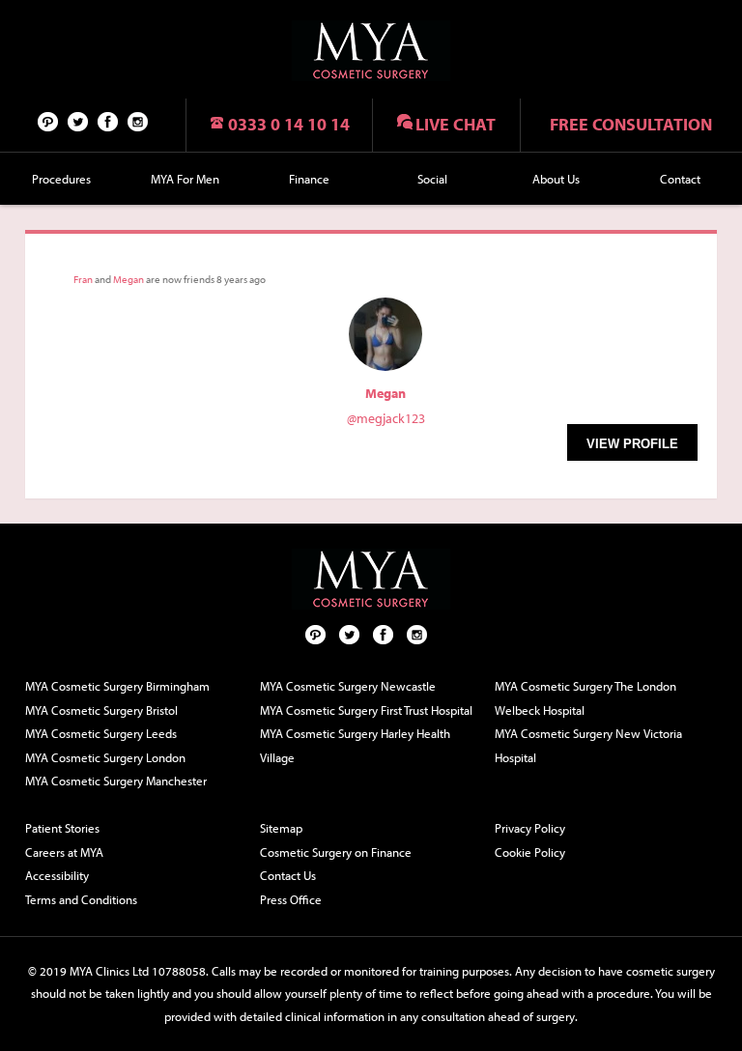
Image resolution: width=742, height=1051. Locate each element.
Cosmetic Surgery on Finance (336, 852)
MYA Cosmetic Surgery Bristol (101, 710)
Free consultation (631, 124)
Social (432, 178)
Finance (309, 178)
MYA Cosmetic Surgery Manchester (116, 780)
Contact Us (288, 875)
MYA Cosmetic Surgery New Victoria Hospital (588, 745)
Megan (128, 279)
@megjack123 (386, 418)
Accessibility (57, 875)
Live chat (455, 124)
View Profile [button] (632, 444)
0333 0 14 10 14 (289, 124)
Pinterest (48, 120)
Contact (680, 178)
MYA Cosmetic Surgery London (105, 757)
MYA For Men (185, 178)
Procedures (61, 178)
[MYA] (371, 50)
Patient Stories (62, 828)
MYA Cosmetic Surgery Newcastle (348, 686)
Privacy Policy (530, 828)
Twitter (78, 120)
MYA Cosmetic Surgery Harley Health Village (355, 745)
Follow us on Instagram (138, 120)
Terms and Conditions (81, 899)
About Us (556, 178)
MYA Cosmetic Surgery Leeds (101, 733)
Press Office (291, 899)
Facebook (108, 120)
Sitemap (281, 828)
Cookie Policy (530, 852)
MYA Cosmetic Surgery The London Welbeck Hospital (585, 698)
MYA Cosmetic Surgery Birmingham (117, 686)
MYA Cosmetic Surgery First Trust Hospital (366, 710)
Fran (83, 279)
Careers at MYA (64, 852)
